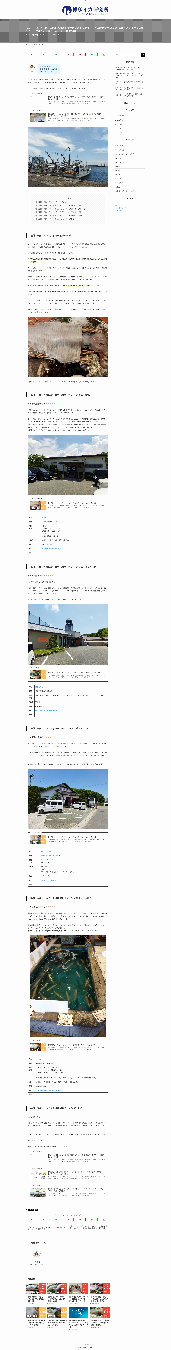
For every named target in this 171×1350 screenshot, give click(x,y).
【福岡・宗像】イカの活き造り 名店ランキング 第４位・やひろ (59, 215)
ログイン (117, 203)
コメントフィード (120, 208)
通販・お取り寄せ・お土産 (125, 191)
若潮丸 (44, 517)
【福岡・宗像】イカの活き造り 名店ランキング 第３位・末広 (59, 212)
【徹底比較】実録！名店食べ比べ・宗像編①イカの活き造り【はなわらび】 (74, 672)
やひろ (38, 1059)
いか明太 (120, 146)
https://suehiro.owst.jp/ (48, 880)
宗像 (36, 34)
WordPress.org (119, 210)
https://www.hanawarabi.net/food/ (46, 710)
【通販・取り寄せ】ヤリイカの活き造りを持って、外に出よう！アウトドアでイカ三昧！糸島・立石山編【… (76, 1190)
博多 (118, 166)
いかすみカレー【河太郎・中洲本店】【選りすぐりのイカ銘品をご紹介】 (129, 95)
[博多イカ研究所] (85, 11)
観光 (118, 187)
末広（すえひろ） (47, 851)
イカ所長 (36, 1262)
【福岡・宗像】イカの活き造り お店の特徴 (52, 202)
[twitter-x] (85, 1345)
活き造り (30, 34)
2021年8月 (120, 124)
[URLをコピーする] (104, 54)
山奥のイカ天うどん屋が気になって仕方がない (129, 83)
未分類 (119, 178)
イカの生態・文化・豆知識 (125, 154)
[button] (31, 54)
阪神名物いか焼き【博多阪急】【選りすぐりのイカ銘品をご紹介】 (129, 89)
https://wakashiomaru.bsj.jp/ (51, 549)
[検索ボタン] (85, 1)
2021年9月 (120, 120)
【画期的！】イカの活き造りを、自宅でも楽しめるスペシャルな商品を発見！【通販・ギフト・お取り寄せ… (75, 115)
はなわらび (39, 687)
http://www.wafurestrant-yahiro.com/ (48, 1090)
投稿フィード (119, 206)
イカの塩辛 (120, 150)
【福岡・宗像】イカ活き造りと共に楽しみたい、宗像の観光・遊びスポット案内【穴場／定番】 (76, 98)
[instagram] (88, 1345)
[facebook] (83, 1345)
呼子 (118, 170)
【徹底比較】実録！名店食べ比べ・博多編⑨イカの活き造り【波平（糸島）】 (129, 69)
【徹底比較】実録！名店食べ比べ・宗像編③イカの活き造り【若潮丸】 (73, 503)
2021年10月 (120, 116)
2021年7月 (120, 128)
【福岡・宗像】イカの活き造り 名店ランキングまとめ (56, 219)
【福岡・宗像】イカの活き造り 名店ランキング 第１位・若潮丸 (59, 205)
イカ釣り (120, 158)
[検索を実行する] (143, 55)
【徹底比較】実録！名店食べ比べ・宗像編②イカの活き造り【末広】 (72, 837)
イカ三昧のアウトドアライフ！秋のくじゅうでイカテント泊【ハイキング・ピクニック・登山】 (129, 75)
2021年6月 (120, 132)
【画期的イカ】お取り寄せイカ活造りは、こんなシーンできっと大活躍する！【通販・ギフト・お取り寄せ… (75, 1173)
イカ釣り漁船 (121, 162)
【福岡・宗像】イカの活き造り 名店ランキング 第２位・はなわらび (61, 209)
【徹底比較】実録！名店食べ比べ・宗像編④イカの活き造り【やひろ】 (73, 1045)
